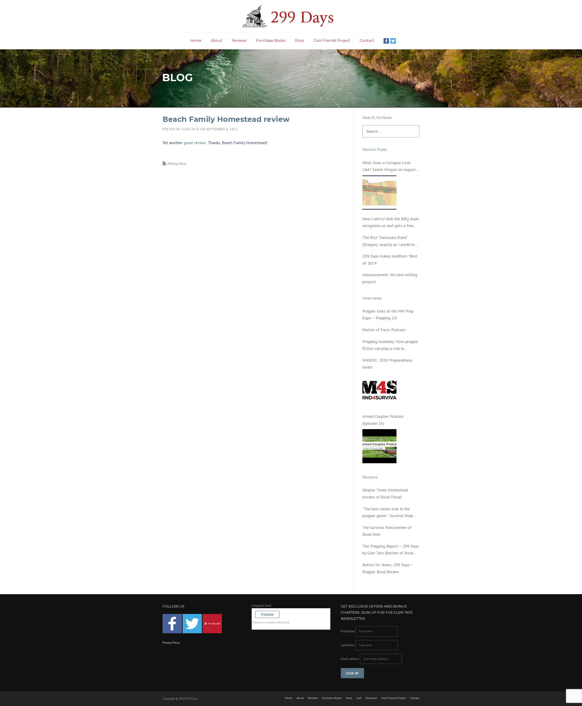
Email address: (350, 659)
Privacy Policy (171, 643)
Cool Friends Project (332, 40)
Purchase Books (270, 40)
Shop (299, 40)
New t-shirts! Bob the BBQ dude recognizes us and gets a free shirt (390, 222)
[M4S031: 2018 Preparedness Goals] (379, 390)
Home (195, 40)
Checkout (371, 698)
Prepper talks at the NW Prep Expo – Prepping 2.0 (387, 314)
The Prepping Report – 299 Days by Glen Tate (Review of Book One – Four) (390, 550)
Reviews (239, 40)
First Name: (348, 631)
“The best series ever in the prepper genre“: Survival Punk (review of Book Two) (387, 512)
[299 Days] (291, 15)
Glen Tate (191, 129)
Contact (367, 40)
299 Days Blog (176, 164)
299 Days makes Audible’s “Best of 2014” (389, 259)
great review (194, 142)
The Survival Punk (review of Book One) (387, 531)
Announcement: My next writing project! (389, 278)
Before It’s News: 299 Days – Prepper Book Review (387, 568)
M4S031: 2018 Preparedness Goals (387, 364)
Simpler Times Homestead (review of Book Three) (385, 493)
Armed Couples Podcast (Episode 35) (383, 420)
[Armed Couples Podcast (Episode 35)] (379, 446)
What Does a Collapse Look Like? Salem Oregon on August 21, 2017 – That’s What (389, 166)
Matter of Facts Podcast (383, 329)
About (216, 40)
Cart (358, 698)
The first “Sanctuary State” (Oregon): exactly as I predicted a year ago (389, 241)
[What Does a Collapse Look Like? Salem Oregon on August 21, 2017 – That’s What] (379, 192)
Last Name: (348, 645)
